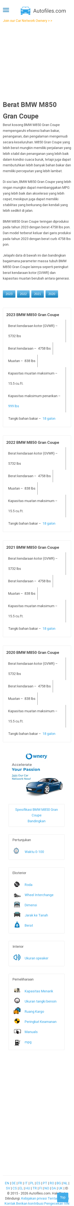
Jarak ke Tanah (36, 915)
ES (38, 1183)
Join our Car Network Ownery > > (27, 21)
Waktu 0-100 (34, 852)
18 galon (49, 418)
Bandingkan (37, 821)
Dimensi (31, 905)
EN (7, 1183)
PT (45, 1183)
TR (34, 1188)
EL (21, 1188)
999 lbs (13, 406)
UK (60, 1188)
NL (65, 1183)
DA (54, 1188)
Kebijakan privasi (34, 1198)
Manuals (31, 1032)
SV (8, 1188)
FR (20, 1183)
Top (62, 1197)
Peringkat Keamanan (41, 1022)
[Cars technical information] (43, 10)
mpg (28, 1042)
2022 (23, 294)
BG (59, 1183)
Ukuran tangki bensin (41, 1001)
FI (40, 1188)
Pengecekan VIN (56, 1203)
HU (27, 1188)
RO (52, 1183)
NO (46, 1188)
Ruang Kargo (34, 1011)
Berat (29, 925)
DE (14, 1183)
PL (32, 1183)
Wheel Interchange (39, 895)
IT (26, 1183)
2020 (51, 294)
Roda (28, 885)
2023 (9, 294)
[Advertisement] (37, 60)
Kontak (10, 1203)
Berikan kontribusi (29, 1203)
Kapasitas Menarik (39, 991)
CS (15, 1188)
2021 (37, 294)
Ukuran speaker (36, 958)
